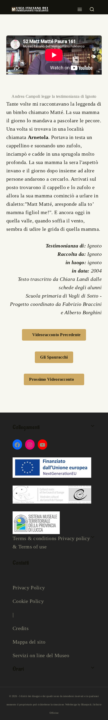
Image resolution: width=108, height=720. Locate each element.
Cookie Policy (28, 601)
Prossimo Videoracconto (51, 379)
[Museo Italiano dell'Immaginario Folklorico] (30, 9)
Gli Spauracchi (54, 357)
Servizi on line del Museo (41, 655)
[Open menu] (80, 8)
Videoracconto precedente (56, 334)
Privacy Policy (29, 587)
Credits (21, 628)
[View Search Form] (91, 8)
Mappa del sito (29, 642)
